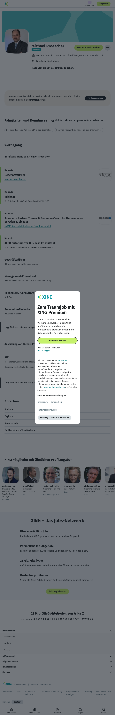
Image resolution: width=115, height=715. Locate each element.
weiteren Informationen (54, 387)
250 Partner (62, 360)
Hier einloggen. (44, 351)
